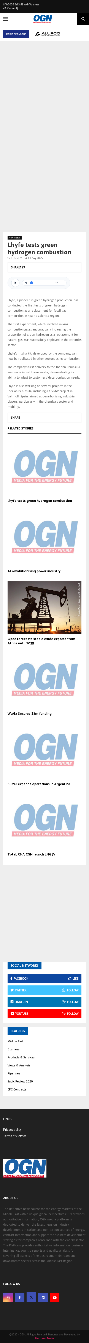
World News (15, 238)
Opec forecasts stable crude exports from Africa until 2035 (41, 641)
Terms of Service (15, 1136)
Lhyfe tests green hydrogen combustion (40, 501)
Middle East (15, 1041)
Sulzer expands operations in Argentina (39, 784)
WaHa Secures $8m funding (30, 714)
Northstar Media (44, 1338)
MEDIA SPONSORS (16, 34)
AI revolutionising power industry (34, 571)
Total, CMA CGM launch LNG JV (32, 854)
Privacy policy (12, 1129)
